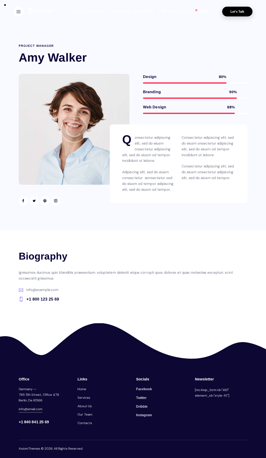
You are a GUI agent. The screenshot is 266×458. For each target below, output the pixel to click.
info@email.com (30, 409)
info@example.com (42, 289)
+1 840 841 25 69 (34, 422)
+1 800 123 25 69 (42, 299)
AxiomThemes (29, 448)
